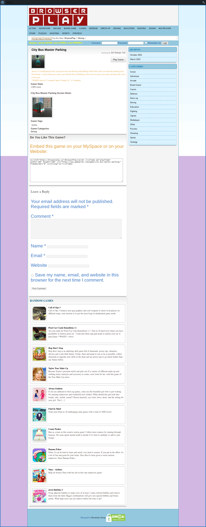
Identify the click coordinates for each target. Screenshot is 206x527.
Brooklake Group (98, 517)
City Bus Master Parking (49, 49)
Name (38, 245)
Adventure (44, 28)
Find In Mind (54, 408)
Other (32, 33)
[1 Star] (102, 53)
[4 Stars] (108, 53)
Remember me (154, 43)
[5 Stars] (109, 53)
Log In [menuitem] (9, 2)
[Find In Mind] (39, 414)
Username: (97, 43)
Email (38, 255)
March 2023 (135, 59)
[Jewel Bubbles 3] (39, 495)
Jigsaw (152, 28)
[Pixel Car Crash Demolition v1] (39, 333)
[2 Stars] (104, 53)
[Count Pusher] (39, 435)
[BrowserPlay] (58, 17)
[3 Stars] (106, 53)
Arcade (57, 28)
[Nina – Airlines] (39, 475)
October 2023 (136, 55)
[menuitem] (2, 2)
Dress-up (105, 28)
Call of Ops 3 (54, 307)
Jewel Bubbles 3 (55, 489)
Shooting (54, 33)
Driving (117, 28)
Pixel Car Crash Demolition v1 (62, 327)
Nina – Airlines (55, 469)
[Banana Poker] (39, 455)
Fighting (141, 28)
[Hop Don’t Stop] (39, 354)
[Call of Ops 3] (39, 313)
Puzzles (42, 33)
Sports (66, 33)
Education (129, 28)
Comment (42, 216)
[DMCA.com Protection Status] (115, 517)
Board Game (70, 28)
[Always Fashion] (39, 394)
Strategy (77, 33)
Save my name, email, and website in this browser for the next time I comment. (75, 277)
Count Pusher (54, 429)
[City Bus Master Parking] (38, 61)
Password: (123, 43)
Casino (82, 28)
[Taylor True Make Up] (39, 374)
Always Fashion (55, 388)
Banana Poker (54, 449)
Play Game (118, 59)
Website (39, 265)
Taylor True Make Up (58, 368)
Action (32, 28)
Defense (93, 28)
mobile (34, 124)
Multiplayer (165, 28)
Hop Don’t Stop (55, 348)
